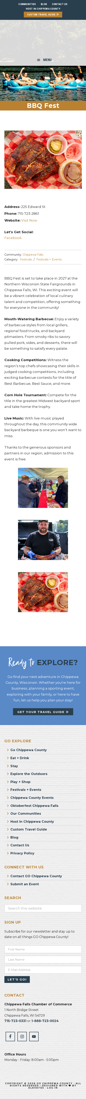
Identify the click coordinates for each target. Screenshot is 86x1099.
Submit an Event (24, 884)
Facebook (13, 238)
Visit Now (29, 220)
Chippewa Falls (33, 254)
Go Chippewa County (28, 750)
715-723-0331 (15, 1021)
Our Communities (25, 813)
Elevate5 (36, 1087)
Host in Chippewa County (43, 8)
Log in (52, 1087)
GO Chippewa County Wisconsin (43, 39)
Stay (14, 766)
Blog (14, 837)
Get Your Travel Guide (41, 712)
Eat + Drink (19, 758)
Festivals (26, 259)
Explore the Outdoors (28, 774)
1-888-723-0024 (45, 1021)
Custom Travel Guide (41, 14)
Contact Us (19, 845)
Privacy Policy (22, 853)
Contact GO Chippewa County (36, 876)
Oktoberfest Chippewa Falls (34, 806)
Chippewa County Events (32, 798)
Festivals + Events (49, 259)
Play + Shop (20, 782)
